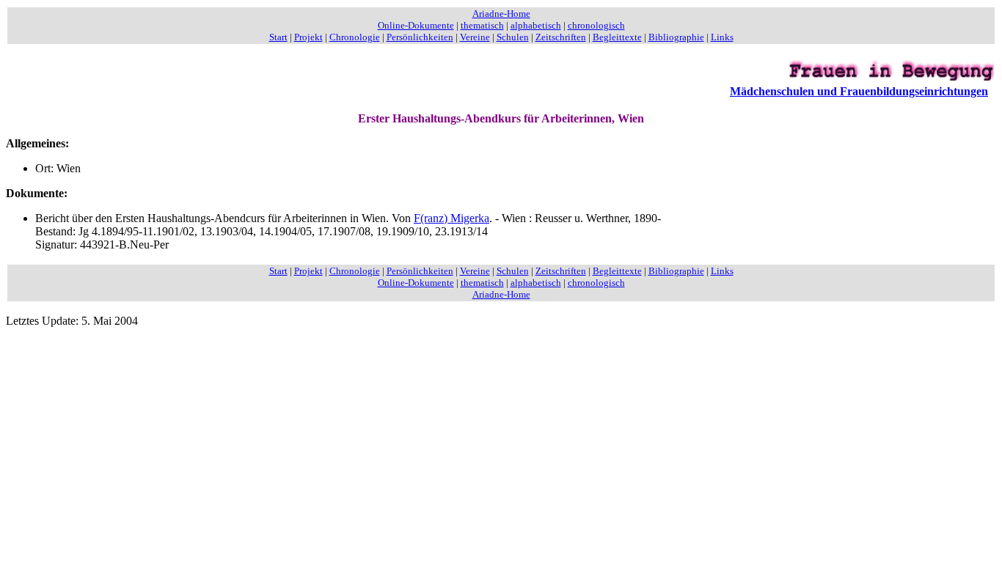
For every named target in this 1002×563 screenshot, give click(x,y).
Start (278, 37)
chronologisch (596, 25)
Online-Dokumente (416, 25)
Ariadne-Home (501, 13)
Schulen (513, 37)
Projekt (308, 37)
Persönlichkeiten (420, 37)
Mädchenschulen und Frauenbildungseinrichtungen (859, 91)
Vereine (475, 37)
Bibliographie (676, 37)
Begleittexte (617, 37)
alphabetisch (536, 25)
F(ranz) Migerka (451, 218)
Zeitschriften (560, 37)
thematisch (482, 25)
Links (722, 37)
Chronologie (354, 37)
